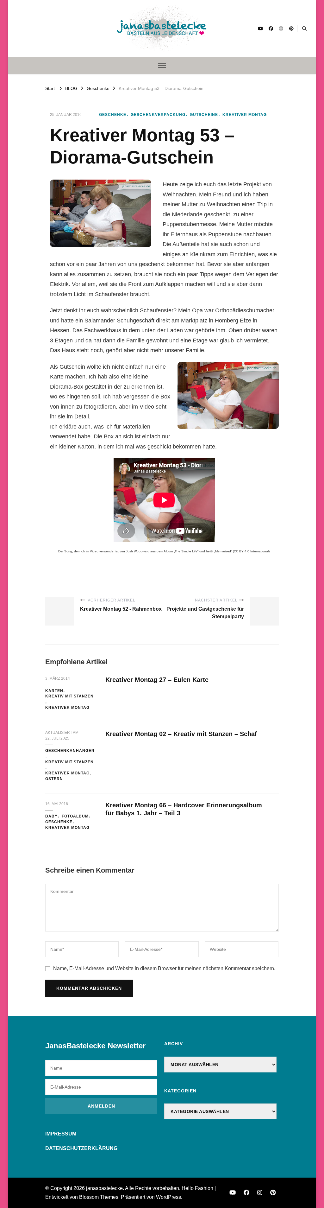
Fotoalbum (75, 816)
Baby (51, 816)
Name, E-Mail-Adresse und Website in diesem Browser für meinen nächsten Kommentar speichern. (164, 968)
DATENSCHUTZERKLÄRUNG (81, 1148)
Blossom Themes (98, 1197)
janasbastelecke (104, 1188)
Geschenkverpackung (158, 114)
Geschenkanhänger (70, 750)
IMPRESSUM (60, 1133)
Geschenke (112, 114)
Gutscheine (204, 114)
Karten (54, 691)
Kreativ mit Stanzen (69, 696)
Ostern (54, 779)
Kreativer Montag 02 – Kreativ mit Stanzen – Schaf (181, 733)
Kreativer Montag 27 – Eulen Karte (157, 679)
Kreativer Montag (244, 114)
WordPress (168, 1197)
